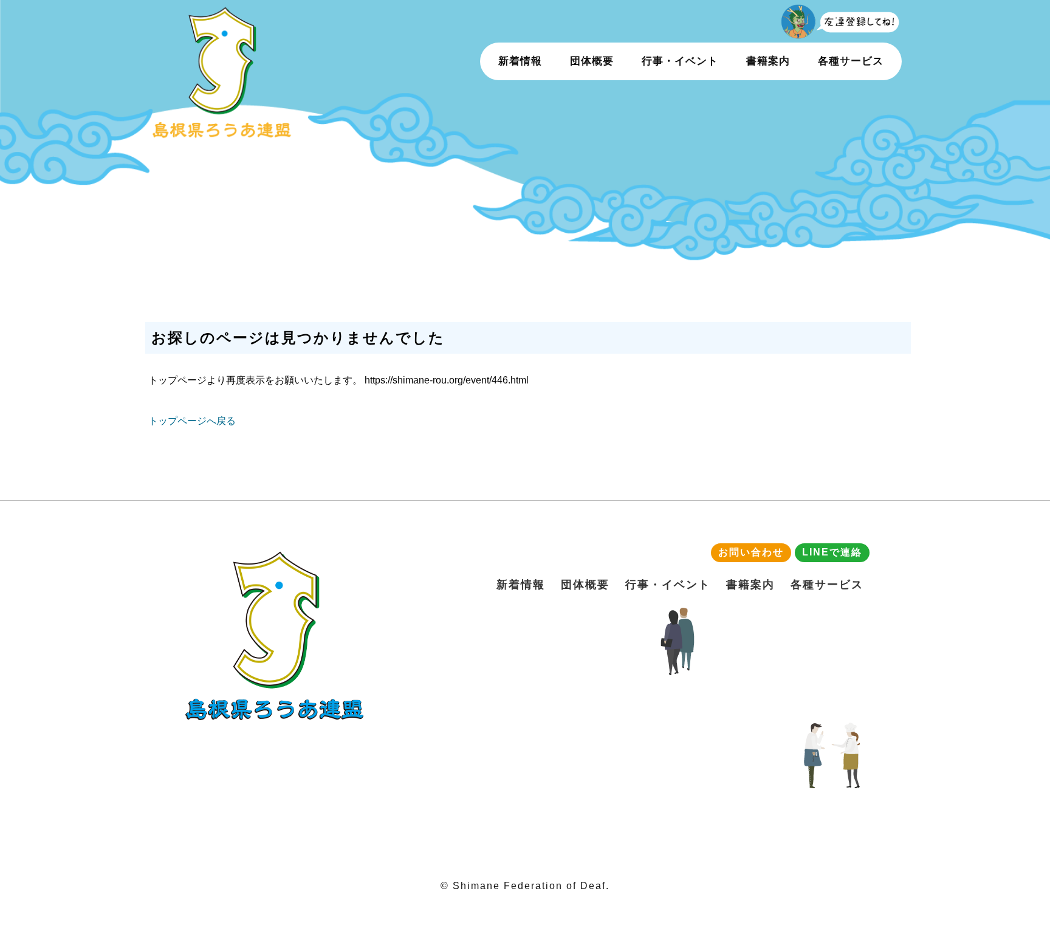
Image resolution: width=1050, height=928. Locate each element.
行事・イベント (680, 61)
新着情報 (520, 61)
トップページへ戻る (192, 421)
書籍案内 (768, 61)
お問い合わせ (751, 552)
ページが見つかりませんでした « (247, 71)
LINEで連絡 (832, 552)
